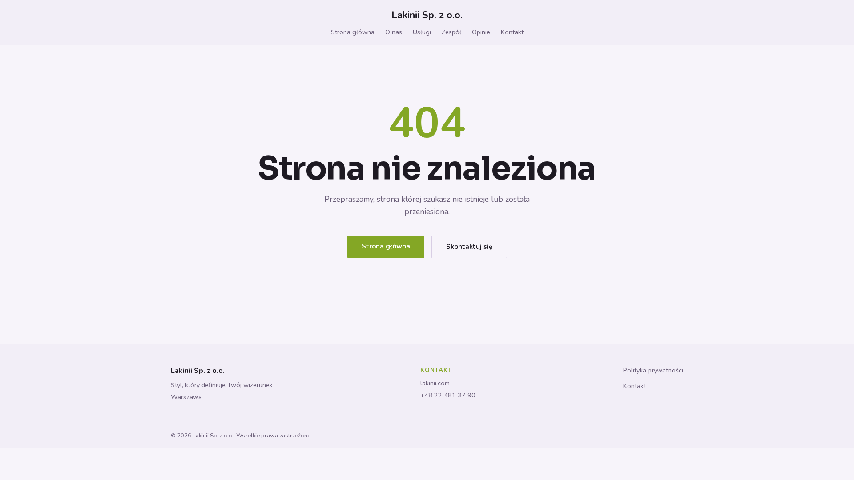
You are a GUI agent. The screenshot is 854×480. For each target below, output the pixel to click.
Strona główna (353, 32)
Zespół (451, 32)
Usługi (422, 32)
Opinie (481, 32)
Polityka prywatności (653, 370)
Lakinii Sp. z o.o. (427, 15)
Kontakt (512, 32)
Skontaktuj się (469, 246)
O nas (393, 32)
